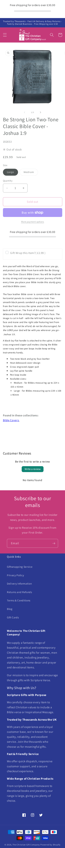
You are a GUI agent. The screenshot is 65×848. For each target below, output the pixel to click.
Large (12, 172)
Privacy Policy (15, 575)
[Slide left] (24, 112)
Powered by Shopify (50, 844)
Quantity (8, 180)
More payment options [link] (32, 221)
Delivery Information (19, 583)
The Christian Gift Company (26, 844)
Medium (31, 172)
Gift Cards (13, 617)
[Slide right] (40, 112)
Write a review (33, 469)
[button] (5, 35)
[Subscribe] (54, 543)
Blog (9, 609)
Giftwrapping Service (19, 566)
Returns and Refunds (19, 592)
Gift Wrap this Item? (27, 253)
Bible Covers (11, 420)
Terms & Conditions (18, 600)
